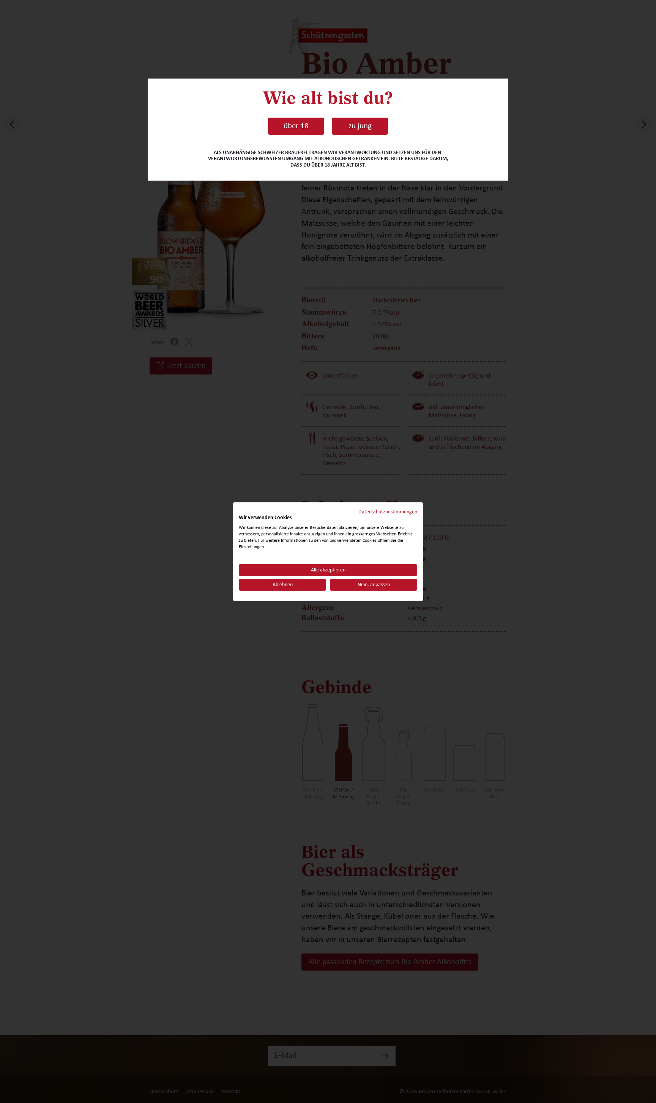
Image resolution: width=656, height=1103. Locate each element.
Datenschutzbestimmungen (387, 511)
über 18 (296, 126)
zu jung (360, 126)
